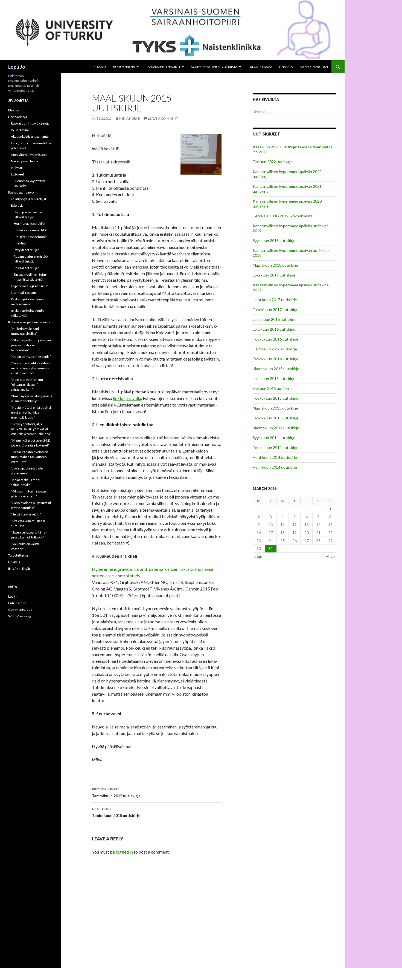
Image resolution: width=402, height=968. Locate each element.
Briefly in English (314, 66)
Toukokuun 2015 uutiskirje (116, 812)
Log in (12, 596)
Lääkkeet (17, 174)
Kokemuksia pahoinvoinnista (214, 66)
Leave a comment (163, 118)
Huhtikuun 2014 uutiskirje (275, 457)
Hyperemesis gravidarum (29, 286)
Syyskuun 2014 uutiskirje (274, 437)
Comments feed (20, 609)
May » (330, 556)
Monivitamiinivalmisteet (29, 154)
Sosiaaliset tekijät (26, 268)
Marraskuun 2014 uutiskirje (276, 427)
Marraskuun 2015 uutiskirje (276, 368)
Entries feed (17, 603)
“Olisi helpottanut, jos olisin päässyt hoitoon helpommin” (31, 345)
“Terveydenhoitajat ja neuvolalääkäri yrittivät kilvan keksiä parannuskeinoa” (31, 429)
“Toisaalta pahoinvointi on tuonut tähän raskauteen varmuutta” (29, 457)
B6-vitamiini (20, 130)
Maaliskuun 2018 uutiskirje (275, 265)
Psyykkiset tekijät (26, 250)
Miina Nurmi (129, 118)
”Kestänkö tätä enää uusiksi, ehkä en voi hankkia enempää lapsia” (31, 412)
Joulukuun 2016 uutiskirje (274, 319)
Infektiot (20, 243)
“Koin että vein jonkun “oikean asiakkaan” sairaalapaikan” (27, 384)
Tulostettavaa (260, 66)
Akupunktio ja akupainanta (30, 136)
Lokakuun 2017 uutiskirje (274, 275)
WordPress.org (19, 616)
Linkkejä (286, 66)
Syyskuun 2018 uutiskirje (274, 240)
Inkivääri (17, 168)
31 (271, 548)
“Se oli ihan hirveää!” (26, 514)
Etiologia (17, 205)
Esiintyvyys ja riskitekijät (28, 199)
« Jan (258, 556)
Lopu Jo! (17, 67)
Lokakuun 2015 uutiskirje (274, 378)
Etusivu (100, 66)
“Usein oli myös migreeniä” (31, 357)
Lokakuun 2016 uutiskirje (274, 329)
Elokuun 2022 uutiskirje (273, 161)
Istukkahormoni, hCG (32, 230)
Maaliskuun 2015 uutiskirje (275, 408)
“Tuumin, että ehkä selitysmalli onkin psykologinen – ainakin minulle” (30, 368)
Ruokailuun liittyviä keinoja (30, 123)
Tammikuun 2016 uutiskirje (275, 358)
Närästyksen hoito (24, 161)
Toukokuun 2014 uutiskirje (275, 447)
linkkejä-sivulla (127, 398)
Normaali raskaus (24, 292)
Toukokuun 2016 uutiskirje (275, 339)
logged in (124, 851)
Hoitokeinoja (124, 66)
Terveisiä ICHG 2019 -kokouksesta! (283, 216)
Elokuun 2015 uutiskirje (273, 388)
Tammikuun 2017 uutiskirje (275, 309)
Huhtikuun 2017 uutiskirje (275, 299)
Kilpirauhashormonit (31, 237)
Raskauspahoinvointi (163, 66)
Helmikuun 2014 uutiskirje (275, 467)
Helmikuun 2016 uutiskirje (275, 349)
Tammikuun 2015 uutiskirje (116, 792)
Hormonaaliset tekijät (29, 223)
